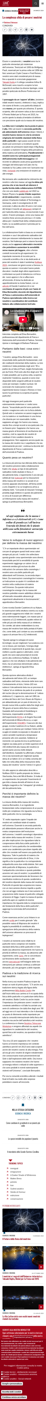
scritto (11, 920)
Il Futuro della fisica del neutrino (16, 1239)
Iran (12, 1185)
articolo (5, 286)
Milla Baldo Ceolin (23, 991)
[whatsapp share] (10, 29)
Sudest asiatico (17, 1189)
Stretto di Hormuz (17, 1192)
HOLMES (21, 723)
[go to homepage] (6, 3)
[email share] (31, 29)
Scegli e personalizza (12, 1384)
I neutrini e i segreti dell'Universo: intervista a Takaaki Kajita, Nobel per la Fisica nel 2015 (22, 1277)
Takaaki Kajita (8, 82)
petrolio (13, 1182)
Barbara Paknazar (11, 22)
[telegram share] (15, 29)
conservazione (16, 1199)
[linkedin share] (26, 29)
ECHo (20, 717)
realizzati (19, 478)
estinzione (14, 1195)
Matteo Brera (15, 1178)
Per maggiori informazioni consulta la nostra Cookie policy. (23, 1367)
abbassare (27, 209)
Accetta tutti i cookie (11, 1392)
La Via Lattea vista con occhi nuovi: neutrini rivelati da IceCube (21, 1317)
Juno (21, 956)
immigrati (14, 1168)
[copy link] (4, 29)
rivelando (11, 171)
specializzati (14, 962)
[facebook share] (21, 29)
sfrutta (14, 469)
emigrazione (15, 1172)
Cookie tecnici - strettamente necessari (20, 1372)
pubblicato (23, 191)
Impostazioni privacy (23, 1337)
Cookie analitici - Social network (17, 1379)
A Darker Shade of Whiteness (23, 1175)
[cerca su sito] (35, 3)
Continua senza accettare (14, 1397)
